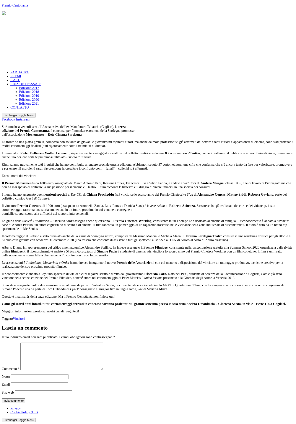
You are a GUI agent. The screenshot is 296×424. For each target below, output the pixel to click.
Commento (11, 369)
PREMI (15, 76)
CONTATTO (19, 107)
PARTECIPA (19, 72)
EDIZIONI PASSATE (25, 84)
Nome (6, 376)
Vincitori (19, 318)
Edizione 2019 (29, 95)
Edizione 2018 (29, 92)
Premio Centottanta (15, 5)
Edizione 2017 (29, 88)
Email (6, 384)
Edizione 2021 (29, 103)
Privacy (15, 408)
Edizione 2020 (29, 99)
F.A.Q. (15, 80)
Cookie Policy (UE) (24, 412)
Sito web (8, 392)
